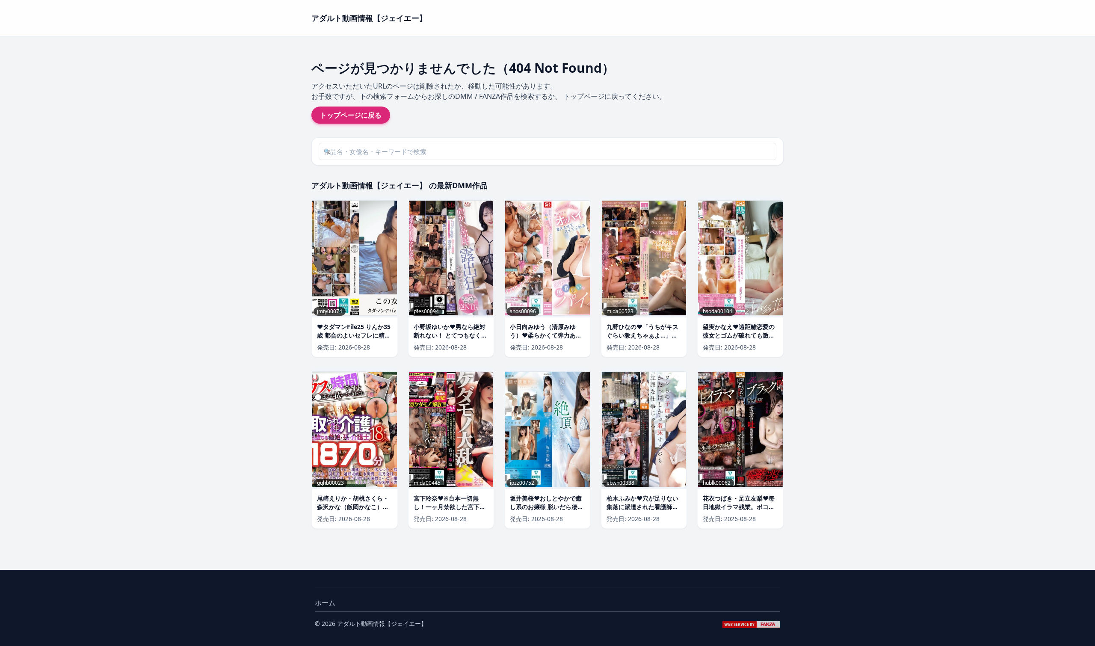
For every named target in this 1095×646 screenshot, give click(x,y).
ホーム (325, 602)
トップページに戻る (351, 115)
